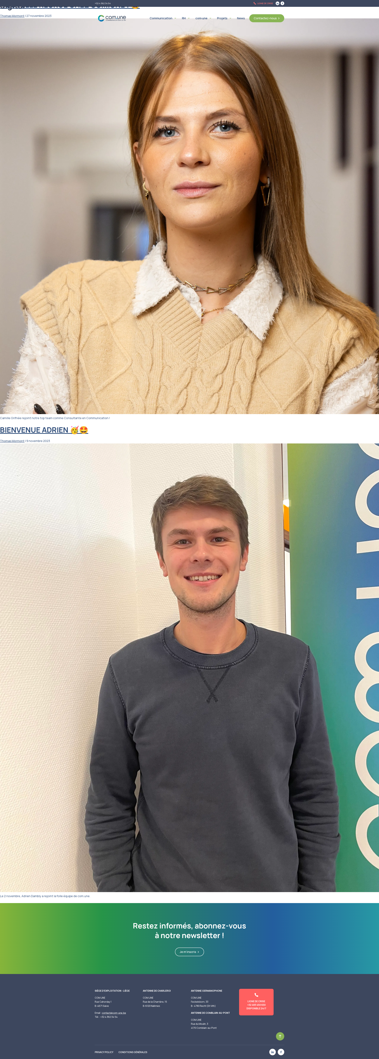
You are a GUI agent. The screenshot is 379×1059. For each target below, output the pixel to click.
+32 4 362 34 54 (109, 1016)
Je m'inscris (188, 952)
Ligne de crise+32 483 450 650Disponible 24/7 (256, 1005)
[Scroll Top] (280, 1036)
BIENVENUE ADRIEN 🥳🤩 (44, 430)
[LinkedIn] (272, 1052)
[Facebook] (281, 1052)
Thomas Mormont (12, 441)
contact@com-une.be (114, 1012)
